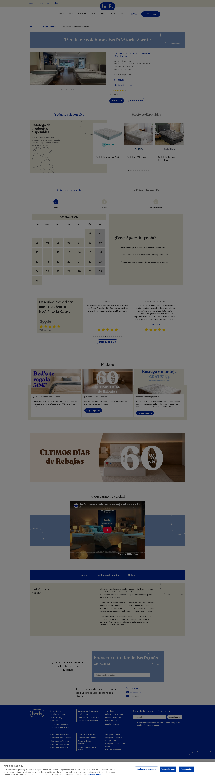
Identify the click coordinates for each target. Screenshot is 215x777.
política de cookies (94, 774)
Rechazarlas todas (168, 769)
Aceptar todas (186, 769)
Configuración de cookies (146, 769)
